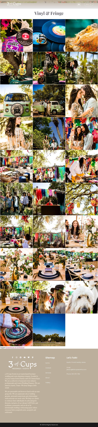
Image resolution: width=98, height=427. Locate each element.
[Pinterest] (20, 357)
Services (48, 373)
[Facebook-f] (12, 357)
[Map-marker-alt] (32, 357)
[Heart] (28, 357)
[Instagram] (16, 357)
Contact (48, 368)
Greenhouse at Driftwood (15, 347)
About (47, 378)
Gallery (47, 383)
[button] (78, 4)
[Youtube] (24, 357)
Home (47, 363)
